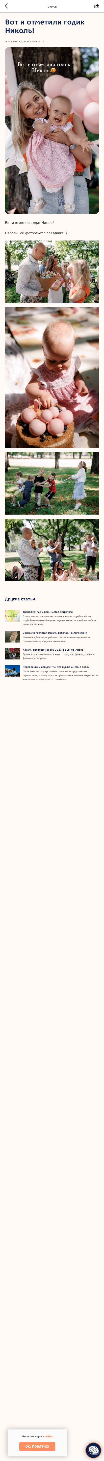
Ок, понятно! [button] (37, 1446)
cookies (48, 1436)
